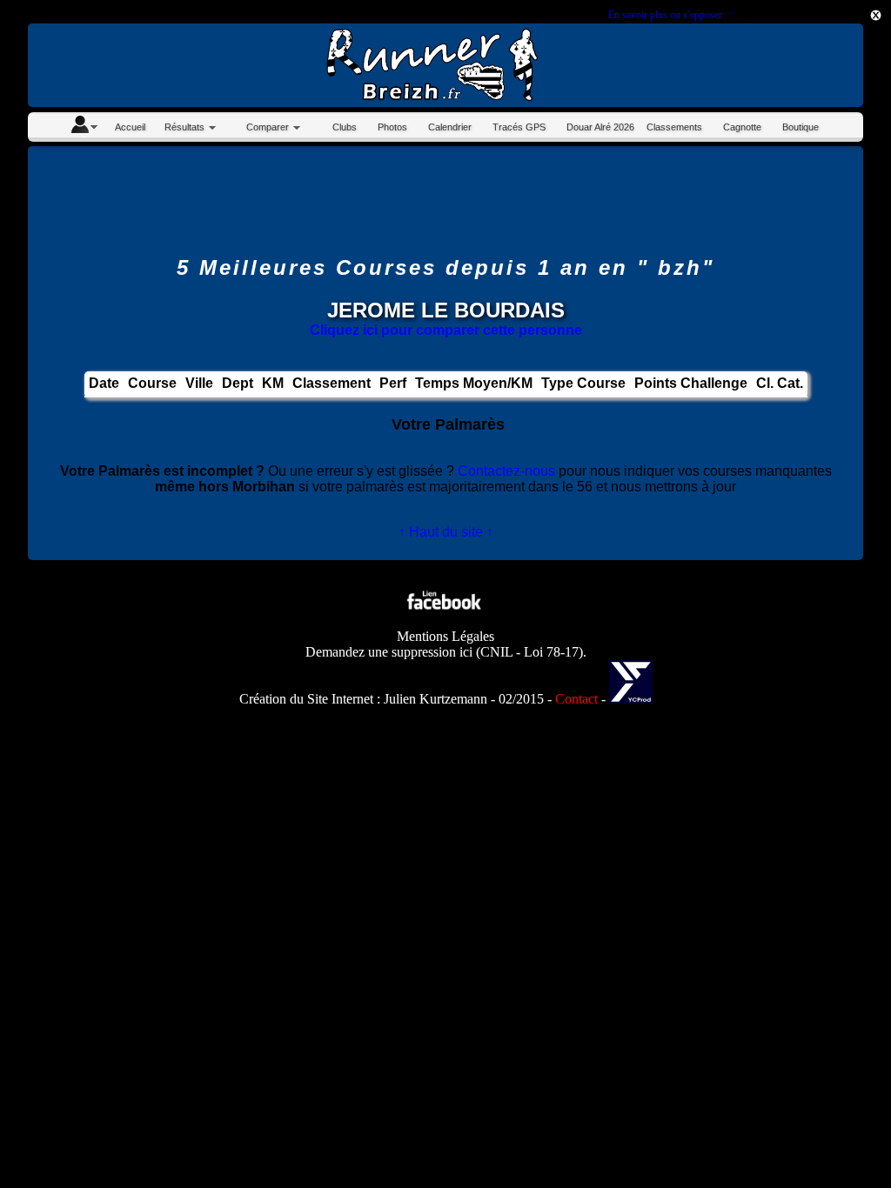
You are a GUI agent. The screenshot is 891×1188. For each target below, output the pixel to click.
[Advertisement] (445, 201)
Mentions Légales (445, 636)
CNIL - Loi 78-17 (529, 651)
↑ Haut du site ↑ (446, 531)
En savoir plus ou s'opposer (664, 15)
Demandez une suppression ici (388, 651)
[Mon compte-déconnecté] (83, 127)
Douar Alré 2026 (600, 127)
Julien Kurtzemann (435, 698)
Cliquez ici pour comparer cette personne (446, 330)
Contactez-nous (506, 471)
